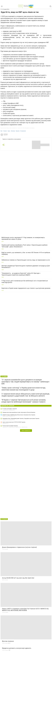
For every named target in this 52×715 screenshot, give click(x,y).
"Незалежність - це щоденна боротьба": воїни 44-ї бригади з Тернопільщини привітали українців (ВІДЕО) (21, 274)
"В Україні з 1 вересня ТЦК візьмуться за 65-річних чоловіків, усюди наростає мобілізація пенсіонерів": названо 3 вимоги (24, 401)
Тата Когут (6, 134)
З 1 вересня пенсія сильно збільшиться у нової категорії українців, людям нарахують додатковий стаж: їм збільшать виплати (26, 395)
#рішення (18, 131)
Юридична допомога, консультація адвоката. (16, 648)
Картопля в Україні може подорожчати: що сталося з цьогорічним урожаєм (26, 288)
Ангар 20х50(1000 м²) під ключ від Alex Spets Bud (18, 578)
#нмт (2, 131)
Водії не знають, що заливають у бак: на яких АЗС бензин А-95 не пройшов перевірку (26, 253)
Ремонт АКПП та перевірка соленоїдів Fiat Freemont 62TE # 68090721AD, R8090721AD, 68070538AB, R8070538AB (25, 609)
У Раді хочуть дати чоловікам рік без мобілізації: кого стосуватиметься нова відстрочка (25, 281)
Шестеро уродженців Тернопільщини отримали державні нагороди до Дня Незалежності (26, 266)
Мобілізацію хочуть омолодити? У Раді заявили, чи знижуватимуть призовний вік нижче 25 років (23, 238)
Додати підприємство (26, 430)
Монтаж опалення (8, 641)
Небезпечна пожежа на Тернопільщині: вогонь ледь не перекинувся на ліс (26, 260)
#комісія (5, 131)
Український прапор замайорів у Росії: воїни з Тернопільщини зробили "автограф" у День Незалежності (24, 246)
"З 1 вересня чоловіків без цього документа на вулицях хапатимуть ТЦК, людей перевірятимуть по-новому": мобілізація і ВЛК (25, 382)
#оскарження (23, 131)
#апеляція (13, 131)
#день (9, 131)
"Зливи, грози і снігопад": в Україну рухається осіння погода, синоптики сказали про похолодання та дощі (24, 389)
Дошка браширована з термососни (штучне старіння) (19, 547)
